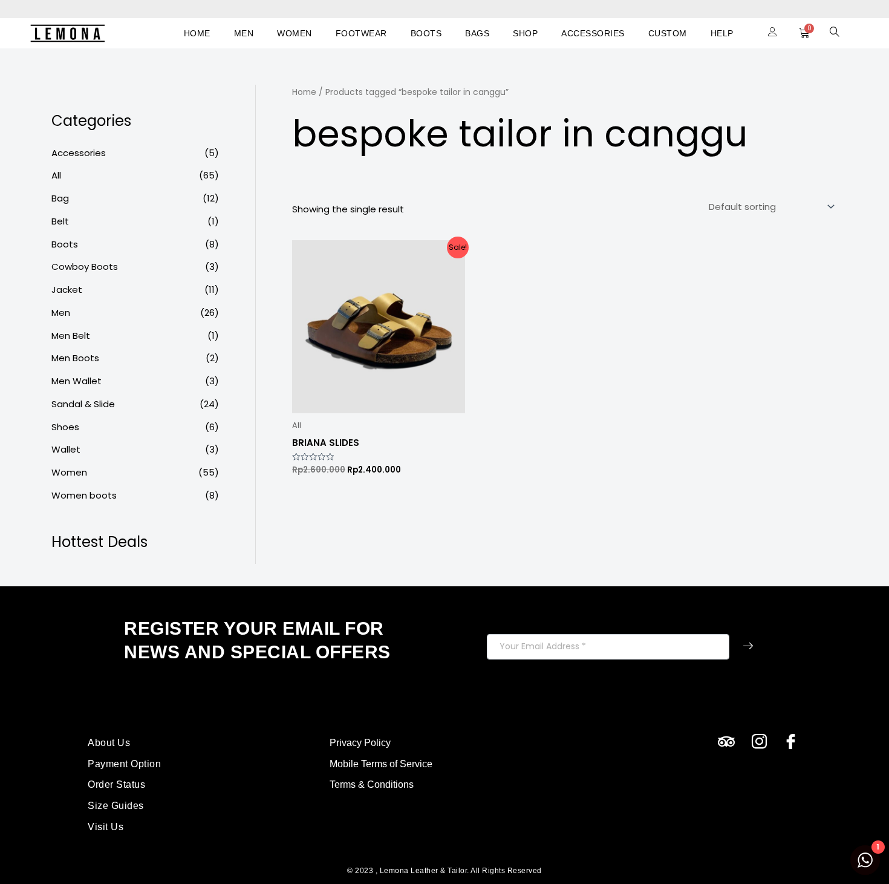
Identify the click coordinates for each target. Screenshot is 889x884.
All (56, 175)
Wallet (65, 449)
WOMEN (294, 33)
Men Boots (75, 358)
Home (304, 92)
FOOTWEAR (361, 33)
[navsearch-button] (834, 33)
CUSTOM (667, 33)
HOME (197, 33)
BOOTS (426, 33)
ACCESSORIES (593, 33)
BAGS (477, 33)
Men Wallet (76, 381)
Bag (60, 198)
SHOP (525, 33)
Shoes (65, 427)
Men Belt (70, 335)
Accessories (78, 152)
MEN (244, 33)
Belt (60, 221)
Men (60, 312)
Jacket (66, 289)
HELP (722, 33)
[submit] (748, 647)
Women (69, 472)
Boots (64, 244)
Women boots (84, 495)
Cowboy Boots (84, 266)
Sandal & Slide (83, 404)
